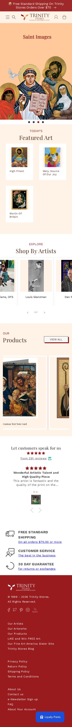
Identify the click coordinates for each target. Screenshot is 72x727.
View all (56, 339)
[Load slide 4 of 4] (43, 122)
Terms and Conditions (23, 676)
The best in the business (36, 555)
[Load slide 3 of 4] (38, 122)
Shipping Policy (19, 671)
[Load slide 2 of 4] (33, 122)
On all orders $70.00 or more (40, 542)
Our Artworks (17, 628)
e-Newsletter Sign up (23, 699)
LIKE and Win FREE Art (24, 638)
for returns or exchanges (36, 569)
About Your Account (22, 709)
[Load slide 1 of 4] (29, 122)
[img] (36, 453)
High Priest (17, 171)
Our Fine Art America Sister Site (31, 643)
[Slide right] (44, 312)
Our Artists (15, 623)
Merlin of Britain (16, 215)
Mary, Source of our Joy (51, 173)
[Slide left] (27, 312)
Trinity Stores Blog (21, 648)
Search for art (14, 16)
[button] (7, 17)
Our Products (17, 633)
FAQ (10, 704)
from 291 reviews (34, 458)
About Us (14, 689)
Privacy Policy (17, 661)
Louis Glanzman (36, 296)
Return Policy (17, 666)
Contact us (15, 694)
